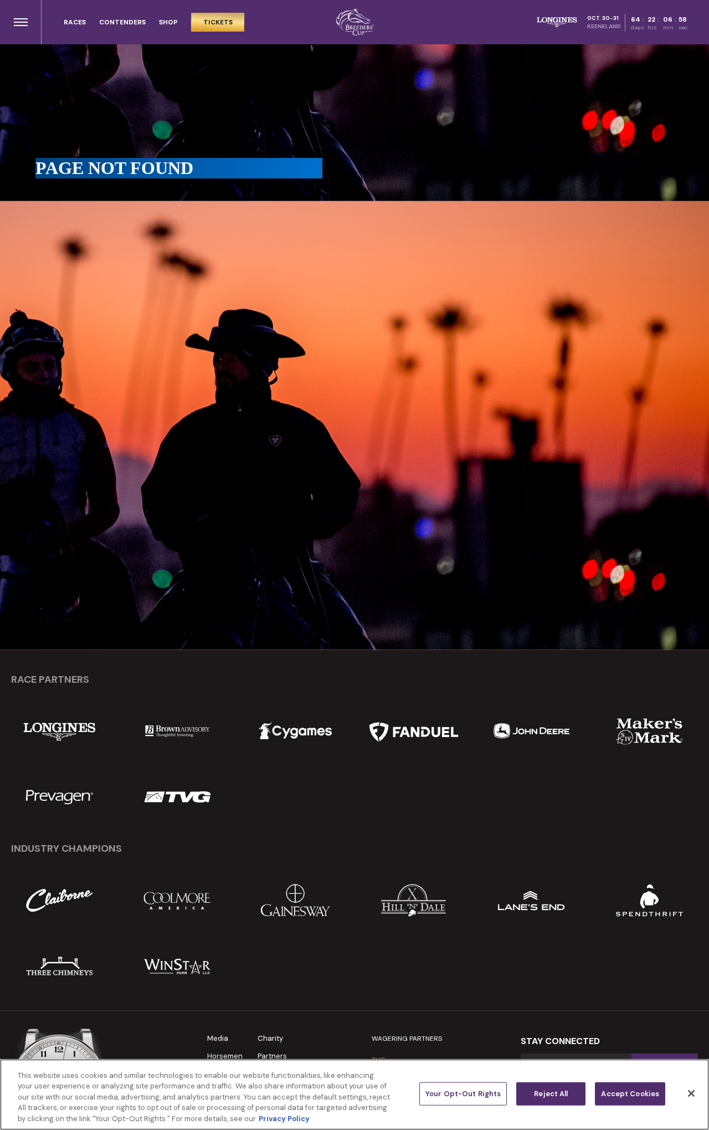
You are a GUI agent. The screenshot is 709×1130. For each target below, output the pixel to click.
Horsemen (225, 1056)
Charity (270, 1038)
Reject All (551, 1093)
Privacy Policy (284, 1118)
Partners (272, 1056)
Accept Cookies (630, 1093)
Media (217, 1038)
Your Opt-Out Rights (463, 1093)
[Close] (691, 1093)
